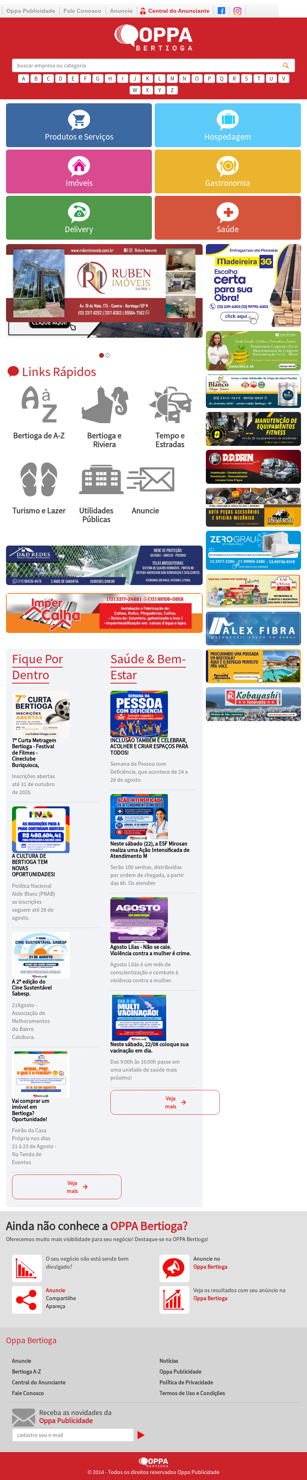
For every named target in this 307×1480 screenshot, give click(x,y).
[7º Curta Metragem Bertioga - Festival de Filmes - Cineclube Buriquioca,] (42, 713)
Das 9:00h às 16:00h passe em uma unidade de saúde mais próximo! (145, 1069)
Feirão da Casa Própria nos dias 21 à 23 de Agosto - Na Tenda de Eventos (34, 1146)
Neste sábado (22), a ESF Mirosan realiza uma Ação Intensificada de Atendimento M (149, 849)
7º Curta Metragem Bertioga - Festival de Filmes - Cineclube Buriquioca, (34, 753)
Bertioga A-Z (26, 1371)
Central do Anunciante (178, 11)
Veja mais (72, 1186)
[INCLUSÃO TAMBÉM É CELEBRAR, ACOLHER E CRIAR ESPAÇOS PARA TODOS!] (140, 713)
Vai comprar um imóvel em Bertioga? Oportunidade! (31, 1110)
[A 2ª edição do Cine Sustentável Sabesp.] (42, 954)
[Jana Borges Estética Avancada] (253, 352)
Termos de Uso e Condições (192, 1393)
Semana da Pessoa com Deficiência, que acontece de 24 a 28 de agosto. (149, 771)
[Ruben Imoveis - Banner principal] (104, 283)
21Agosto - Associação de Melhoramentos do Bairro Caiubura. (31, 1021)
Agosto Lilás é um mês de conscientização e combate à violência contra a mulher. (144, 972)
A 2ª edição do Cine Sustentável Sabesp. (32, 987)
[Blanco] (253, 393)
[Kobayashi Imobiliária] (253, 706)
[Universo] (253, 509)
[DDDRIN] (253, 469)
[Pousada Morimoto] (253, 668)
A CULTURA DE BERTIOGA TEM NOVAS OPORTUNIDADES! (33, 865)
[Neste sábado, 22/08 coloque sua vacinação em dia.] (140, 1017)
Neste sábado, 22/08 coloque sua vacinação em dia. (149, 1047)
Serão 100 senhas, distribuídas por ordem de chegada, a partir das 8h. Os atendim (147, 875)
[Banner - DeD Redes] (104, 564)
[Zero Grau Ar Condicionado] (253, 552)
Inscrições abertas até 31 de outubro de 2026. (33, 784)
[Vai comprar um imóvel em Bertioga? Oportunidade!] (42, 1074)
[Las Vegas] (253, 593)
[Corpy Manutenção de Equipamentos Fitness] (253, 431)
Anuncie (121, 11)
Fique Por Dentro (37, 666)
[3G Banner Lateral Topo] (253, 287)
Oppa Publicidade (30, 11)
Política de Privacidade (186, 1382)
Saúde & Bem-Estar (148, 666)
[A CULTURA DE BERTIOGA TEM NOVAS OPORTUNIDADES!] (42, 829)
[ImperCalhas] (104, 612)
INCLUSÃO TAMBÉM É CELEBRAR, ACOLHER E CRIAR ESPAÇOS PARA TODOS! (149, 746)
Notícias (168, 1360)
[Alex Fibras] (253, 631)
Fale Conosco (83, 11)
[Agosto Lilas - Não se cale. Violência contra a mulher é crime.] (140, 920)
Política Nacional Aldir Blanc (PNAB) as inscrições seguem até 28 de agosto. (33, 901)
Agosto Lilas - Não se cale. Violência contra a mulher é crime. (150, 949)
